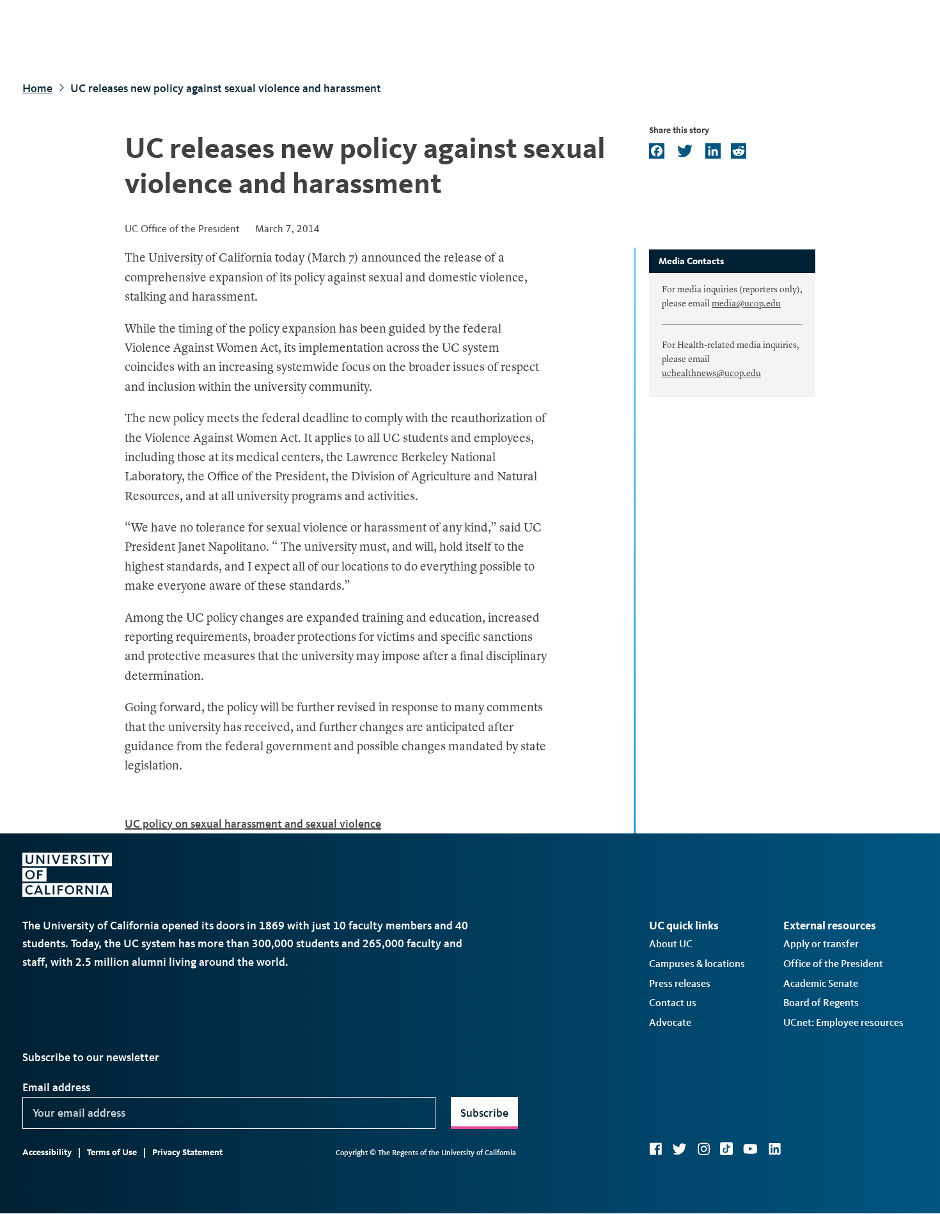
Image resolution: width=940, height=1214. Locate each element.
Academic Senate (820, 983)
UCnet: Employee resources (843, 1022)
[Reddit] (737, 152)
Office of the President (833, 964)
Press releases (679, 983)
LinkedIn (774, 1148)
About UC (671, 944)
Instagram (703, 1148)
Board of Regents (821, 1003)
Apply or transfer (821, 944)
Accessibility (47, 1152)
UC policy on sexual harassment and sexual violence (253, 824)
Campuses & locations (697, 964)
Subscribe (484, 1113)
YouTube (750, 1148)
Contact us (672, 1003)
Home (37, 88)
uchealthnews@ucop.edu (711, 373)
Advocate (670, 1022)
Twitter (679, 1148)
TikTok (726, 1148)
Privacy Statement (187, 1152)
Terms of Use (112, 1152)
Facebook (655, 1148)
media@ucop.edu (746, 303)
